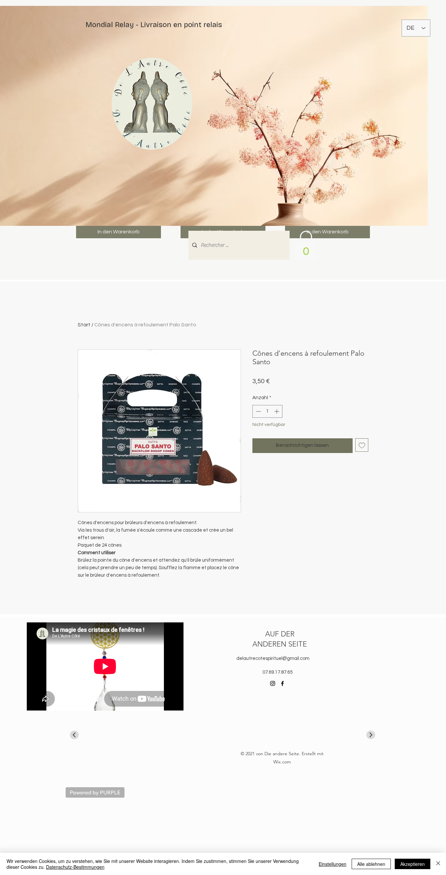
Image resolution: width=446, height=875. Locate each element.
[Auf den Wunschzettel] (362, 445)
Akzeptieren (412, 864)
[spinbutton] (267, 411)
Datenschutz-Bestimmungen (75, 867)
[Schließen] (438, 864)
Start (84, 324)
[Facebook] (282, 683)
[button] (306, 245)
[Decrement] (257, 411)
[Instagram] (272, 683)
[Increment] (277, 411)
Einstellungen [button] (332, 864)
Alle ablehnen (371, 864)
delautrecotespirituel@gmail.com (273, 658)
